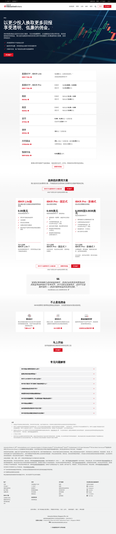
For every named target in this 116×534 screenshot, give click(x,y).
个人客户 (7, 1)
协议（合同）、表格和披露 (67, 509)
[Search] (95, 6)
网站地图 (82, 509)
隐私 (77, 509)
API (4, 503)
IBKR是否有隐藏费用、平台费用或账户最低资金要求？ (36, 398)
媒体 (60, 493)
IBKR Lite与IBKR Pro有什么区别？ (31, 378)
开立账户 (107, 6)
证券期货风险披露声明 (39, 464)
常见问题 (33, 492)
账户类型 (6, 490)
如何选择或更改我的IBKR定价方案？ (31, 408)
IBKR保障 (57, 328)
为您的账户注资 (35, 484)
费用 (77, 6)
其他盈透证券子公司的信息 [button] (58, 527)
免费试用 (92, 1)
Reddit (90, 492)
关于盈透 (102, 1)
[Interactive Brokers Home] (13, 6)
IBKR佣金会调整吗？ (27, 403)
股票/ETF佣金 (26, 77)
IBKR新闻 (61, 492)
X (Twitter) (91, 493)
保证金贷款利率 (79, 462)
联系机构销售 (34, 490)
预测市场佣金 (26, 155)
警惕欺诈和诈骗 (55, 509)
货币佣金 (24, 122)
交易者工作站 (7, 497)
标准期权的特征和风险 (39, 460)
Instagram (91, 488)
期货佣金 (24, 110)
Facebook (90, 486)
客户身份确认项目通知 (43, 509)
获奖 (60, 484)
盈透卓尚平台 (7, 499)
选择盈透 (71, 6)
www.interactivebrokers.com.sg (59, 522)
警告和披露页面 (106, 460)
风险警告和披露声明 (104, 464)
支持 (109, 1)
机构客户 (14, 1)
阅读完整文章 (54, 430)
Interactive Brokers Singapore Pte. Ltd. (58, 516)
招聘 (97, 1)
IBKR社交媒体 (90, 484)
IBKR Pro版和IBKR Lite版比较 (53, 188)
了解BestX (28, 328)
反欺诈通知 (33, 509)
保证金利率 (33, 431)
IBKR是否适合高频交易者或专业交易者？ (33, 413)
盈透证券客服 (72, 460)
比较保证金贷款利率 (85, 328)
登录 (100, 6)
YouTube (90, 495)
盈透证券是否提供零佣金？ (29, 374)
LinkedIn (90, 490)
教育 (91, 6)
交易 (82, 6)
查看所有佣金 (58, 166)
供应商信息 (34, 499)
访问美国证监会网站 (29, 467)
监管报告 (61, 495)
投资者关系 (61, 490)
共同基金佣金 (26, 144)
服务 (86, 6)
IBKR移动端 (7, 501)
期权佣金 (24, 99)
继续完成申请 (7, 488)
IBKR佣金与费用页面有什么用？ (30, 369)
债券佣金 (24, 133)
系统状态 (33, 493)
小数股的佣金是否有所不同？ (29, 388)
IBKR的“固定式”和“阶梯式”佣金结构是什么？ (34, 383)
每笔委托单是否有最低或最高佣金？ (31, 393)
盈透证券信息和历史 (64, 488)
